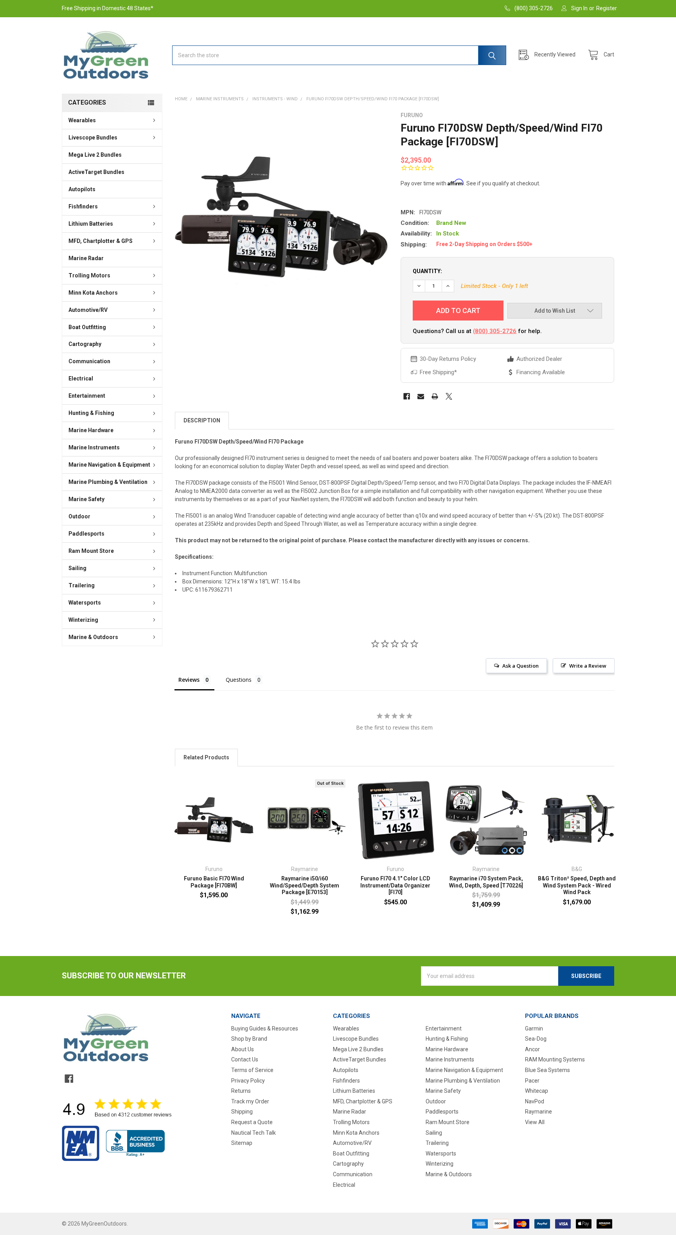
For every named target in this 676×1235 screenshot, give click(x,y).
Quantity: (427, 271)
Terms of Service (252, 1070)
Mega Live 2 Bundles (95, 155)
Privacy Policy (248, 1080)
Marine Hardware (90, 430)
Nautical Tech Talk (253, 1133)
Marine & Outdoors (93, 637)
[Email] (421, 396)
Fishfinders (83, 206)
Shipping (242, 1111)
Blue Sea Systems (547, 1070)
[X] (449, 396)
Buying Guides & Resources (264, 1028)
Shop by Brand (249, 1039)
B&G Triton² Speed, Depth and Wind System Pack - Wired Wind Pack (577, 885)
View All (535, 1122)
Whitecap (536, 1091)
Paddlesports (86, 534)
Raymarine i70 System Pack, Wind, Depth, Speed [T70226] (486, 882)
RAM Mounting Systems (555, 1059)
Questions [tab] (239, 679)
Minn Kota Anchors (93, 293)
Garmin (534, 1028)
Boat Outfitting (87, 327)
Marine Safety (86, 499)
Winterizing (83, 620)
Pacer (532, 1080)
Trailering (81, 585)
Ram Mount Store (91, 551)
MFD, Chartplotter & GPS (100, 241)
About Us (242, 1049)
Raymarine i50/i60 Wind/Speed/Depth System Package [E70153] (304, 885)
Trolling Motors (89, 275)
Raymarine (538, 1111)
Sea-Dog (536, 1039)
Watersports (84, 602)
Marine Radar (86, 258)
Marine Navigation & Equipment (109, 465)
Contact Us (244, 1059)
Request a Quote (252, 1122)
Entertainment (86, 396)
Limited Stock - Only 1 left (494, 286)
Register (606, 8)
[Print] (435, 396)
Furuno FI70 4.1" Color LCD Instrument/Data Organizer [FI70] (395, 885)
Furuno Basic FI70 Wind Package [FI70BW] (214, 882)
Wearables (82, 120)
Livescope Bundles (92, 137)
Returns (241, 1091)
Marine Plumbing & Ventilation (107, 482)
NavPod (534, 1101)
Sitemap (241, 1143)
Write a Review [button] (587, 665)
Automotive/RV (88, 310)
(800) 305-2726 (494, 331)
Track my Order (250, 1101)
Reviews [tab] (189, 679)
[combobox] (339, 55)
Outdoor (79, 516)
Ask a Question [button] (520, 665)
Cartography (84, 344)
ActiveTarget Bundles (96, 172)
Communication (89, 361)
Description (201, 420)
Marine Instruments (94, 447)
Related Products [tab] (206, 757)
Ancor (532, 1049)
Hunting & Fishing (91, 413)
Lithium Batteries (90, 224)
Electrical (80, 378)
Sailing (77, 568)
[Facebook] (407, 396)
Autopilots (81, 189)
